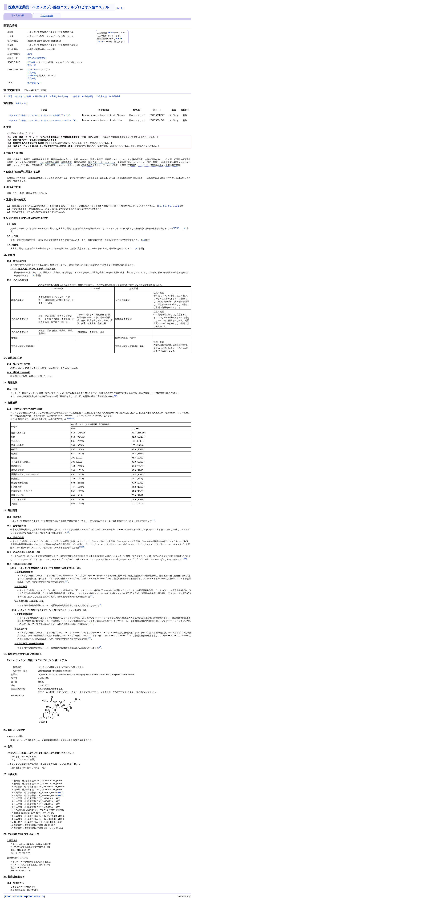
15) (185, 559)
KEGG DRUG (19, 896)
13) (80, 547)
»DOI (60, 792)
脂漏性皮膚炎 (57, 159)
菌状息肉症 (87, 165)
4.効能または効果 (23, 96)
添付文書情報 (17, 15)
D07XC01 (42, 58)
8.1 (185, 228)
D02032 (31, 62)
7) (68, 418)
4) (178, 228)
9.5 (159, 206)
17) (91, 623)
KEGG (111, 32)
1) (174, 228)
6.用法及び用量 (40, 96)
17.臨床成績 (101, 96)
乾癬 (76, 159)
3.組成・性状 (22, 103)
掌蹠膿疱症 (66, 162)
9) (71, 418)
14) (83, 547)
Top (122, 8)
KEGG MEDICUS (35, 896)
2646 (29, 54)
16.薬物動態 (87, 96)
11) (153, 520)
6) (116, 396)
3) (177, 228)
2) (175, 228)
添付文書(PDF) (34, 83)
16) (66, 581)
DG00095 (32, 69)
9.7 (164, 206)
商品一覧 (31, 65)
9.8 (169, 206)
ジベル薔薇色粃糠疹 (49, 162)
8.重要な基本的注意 (59, 96)
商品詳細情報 (47, 15)
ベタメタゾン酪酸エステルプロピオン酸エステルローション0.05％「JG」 (43, 120)
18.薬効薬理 (114, 96)
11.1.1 (176, 206)
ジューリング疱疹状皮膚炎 (150, 165)
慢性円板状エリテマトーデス (101, 162)
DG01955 (32, 75)
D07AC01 (32, 58)
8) (69, 418)
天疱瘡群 (132, 165)
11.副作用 (75, 96)
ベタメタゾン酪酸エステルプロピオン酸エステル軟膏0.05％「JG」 (40, 115)
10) (73, 418)
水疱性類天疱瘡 (172, 165)
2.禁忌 (9, 96)
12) (68, 532)
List (117, 8)
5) (115, 396)
